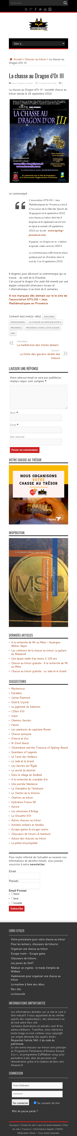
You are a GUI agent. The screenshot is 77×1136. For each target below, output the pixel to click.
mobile (18, 903)
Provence (16, 327)
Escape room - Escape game (28, 953)
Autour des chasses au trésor (28, 838)
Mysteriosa (18, 688)
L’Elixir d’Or (18, 711)
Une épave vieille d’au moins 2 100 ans (34, 658)
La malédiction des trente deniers (38, 343)
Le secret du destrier (23, 770)
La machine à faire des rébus (27, 984)
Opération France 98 (23, 802)
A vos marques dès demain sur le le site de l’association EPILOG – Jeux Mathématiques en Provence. (38, 299)
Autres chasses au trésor (26, 820)
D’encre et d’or (20, 738)
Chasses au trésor (35, 59)
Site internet (17, 437)
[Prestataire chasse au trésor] (38, 523)
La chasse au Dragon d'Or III (45, 322)
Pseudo (13, 880)
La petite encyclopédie (24, 843)
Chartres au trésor (22, 797)
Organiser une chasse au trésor (29, 949)
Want (32, 1133)
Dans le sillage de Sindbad (26, 775)
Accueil (17, 59)
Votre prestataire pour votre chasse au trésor (38, 939)
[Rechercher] (65, 3)
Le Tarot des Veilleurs (24, 756)
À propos (14, 1125)
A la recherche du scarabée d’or (29, 779)
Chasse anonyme (21, 734)
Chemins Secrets (21, 720)
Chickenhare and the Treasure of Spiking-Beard (39, 747)
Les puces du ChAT (22, 963)
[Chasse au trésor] (38, 28)
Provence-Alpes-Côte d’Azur (42, 327)
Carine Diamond (20, 697)
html (16, 893)
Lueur (14, 716)
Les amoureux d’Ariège (24, 811)
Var (13, 333)
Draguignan (18, 322)
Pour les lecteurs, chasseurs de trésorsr (34, 944)
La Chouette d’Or (21, 815)
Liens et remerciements (49, 1125)
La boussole (18, 994)
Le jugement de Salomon (25, 706)
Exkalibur (16, 693)
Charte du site (28, 1125)
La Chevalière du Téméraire (27, 788)
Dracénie (49, 316)
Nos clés (16, 989)
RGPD (59, 1129)
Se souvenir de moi (48, 1103)
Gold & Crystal (20, 702)
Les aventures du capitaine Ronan (31, 729)
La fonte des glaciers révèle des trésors (40, 354)
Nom (13, 412)
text (16, 898)
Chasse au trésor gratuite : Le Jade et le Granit (39, 671)
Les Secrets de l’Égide (24, 766)
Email (13, 425)
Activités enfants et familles (27, 825)
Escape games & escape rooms (29, 829)
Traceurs (26, 1129)
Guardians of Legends (24, 752)
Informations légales (43, 1129)
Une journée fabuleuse (24, 784)
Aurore (15, 806)
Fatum (15, 725)
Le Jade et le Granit (22, 761)
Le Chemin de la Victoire (25, 793)
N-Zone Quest (20, 743)
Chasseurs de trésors (23, 958)
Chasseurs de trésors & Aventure (31, 834)
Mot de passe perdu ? (25, 1111)
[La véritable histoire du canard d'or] (38, 626)
